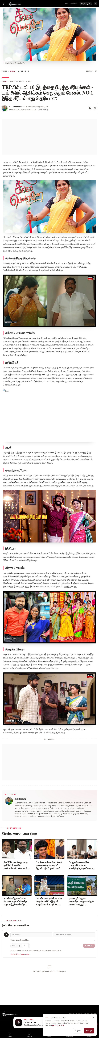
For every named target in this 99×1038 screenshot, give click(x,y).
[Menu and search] (3, 3)
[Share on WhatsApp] (90, 108)
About (71, 1013)
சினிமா (12, 71)
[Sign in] (95, 3)
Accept (89, 1031)
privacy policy (58, 1025)
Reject (78, 1031)
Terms (86, 1013)
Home (4, 71)
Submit (89, 946)
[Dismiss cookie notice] (93, 1017)
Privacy (79, 1013)
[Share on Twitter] (95, 108)
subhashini (17, 107)
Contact (94, 1013)
